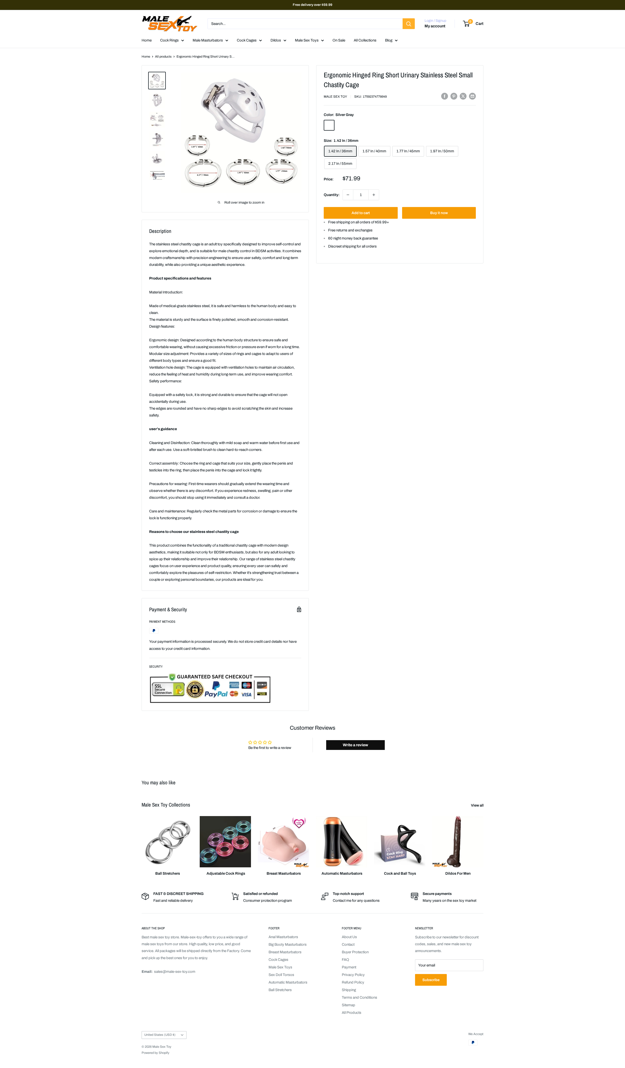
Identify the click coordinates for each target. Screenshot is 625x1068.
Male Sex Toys (307, 40)
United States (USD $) (160, 1035)
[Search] (409, 23)
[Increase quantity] (374, 195)
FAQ (345, 960)
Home (147, 40)
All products (163, 56)
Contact (348, 944)
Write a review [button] (355, 745)
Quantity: (332, 195)
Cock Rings (169, 40)
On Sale (339, 40)
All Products (351, 1013)
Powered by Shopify (155, 1053)
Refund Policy (353, 982)
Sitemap (348, 1005)
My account (435, 26)
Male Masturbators (208, 40)
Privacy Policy (353, 975)
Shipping (349, 990)
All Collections (365, 40)
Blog (388, 40)
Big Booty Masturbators (288, 944)
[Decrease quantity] (348, 195)
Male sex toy (335, 96)
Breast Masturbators (285, 952)
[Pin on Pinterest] (453, 96)
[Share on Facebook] (444, 96)
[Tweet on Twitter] (463, 96)
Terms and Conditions (359, 997)
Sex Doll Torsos (281, 975)
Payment (349, 967)
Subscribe (430, 980)
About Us (349, 937)
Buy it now (439, 213)
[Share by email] (472, 96)
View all (477, 805)
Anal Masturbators (283, 937)
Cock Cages (247, 40)
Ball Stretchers (280, 990)
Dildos (276, 40)
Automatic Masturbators (288, 982)
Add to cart (361, 213)
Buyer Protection (355, 952)
